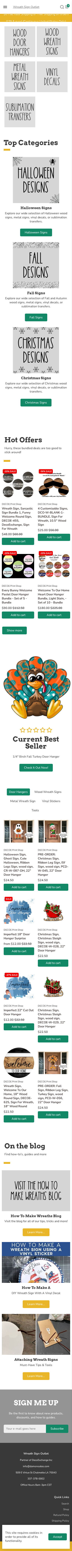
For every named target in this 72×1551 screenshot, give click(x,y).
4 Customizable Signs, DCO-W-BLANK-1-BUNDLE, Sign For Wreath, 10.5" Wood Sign (53, 517)
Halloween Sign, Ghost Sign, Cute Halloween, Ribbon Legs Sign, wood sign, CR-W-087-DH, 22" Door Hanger (18, 864)
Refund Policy (61, 1515)
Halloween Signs (36, 232)
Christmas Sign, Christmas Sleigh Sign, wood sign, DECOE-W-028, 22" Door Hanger (51, 942)
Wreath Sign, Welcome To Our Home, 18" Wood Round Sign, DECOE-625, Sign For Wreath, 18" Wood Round (19, 1096)
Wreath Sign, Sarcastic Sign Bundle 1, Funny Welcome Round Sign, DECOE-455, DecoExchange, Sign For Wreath (17, 519)
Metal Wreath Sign (22, 801)
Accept (57, 1537)
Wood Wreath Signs (47, 792)
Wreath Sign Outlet (26, 7)
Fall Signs (36, 317)
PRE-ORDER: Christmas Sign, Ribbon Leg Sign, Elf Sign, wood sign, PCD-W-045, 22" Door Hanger (53, 864)
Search (65, 1503)
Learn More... (36, 1232)
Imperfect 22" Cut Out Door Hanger (19, 1012)
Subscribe (57, 1429)
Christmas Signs (36, 403)
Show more (14, 630)
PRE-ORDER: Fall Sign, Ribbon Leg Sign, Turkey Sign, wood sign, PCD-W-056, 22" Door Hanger (53, 1094)
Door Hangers (18, 792)
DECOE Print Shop (11, 504)
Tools (35, 810)
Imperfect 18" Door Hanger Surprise (17, 936)
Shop (66, 1509)
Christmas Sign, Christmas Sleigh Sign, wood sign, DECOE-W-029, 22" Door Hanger (51, 1018)
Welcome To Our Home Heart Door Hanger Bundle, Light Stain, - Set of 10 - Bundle (53, 596)
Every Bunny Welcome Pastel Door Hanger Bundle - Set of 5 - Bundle (17, 596)
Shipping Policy (60, 1520)
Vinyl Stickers (51, 801)
